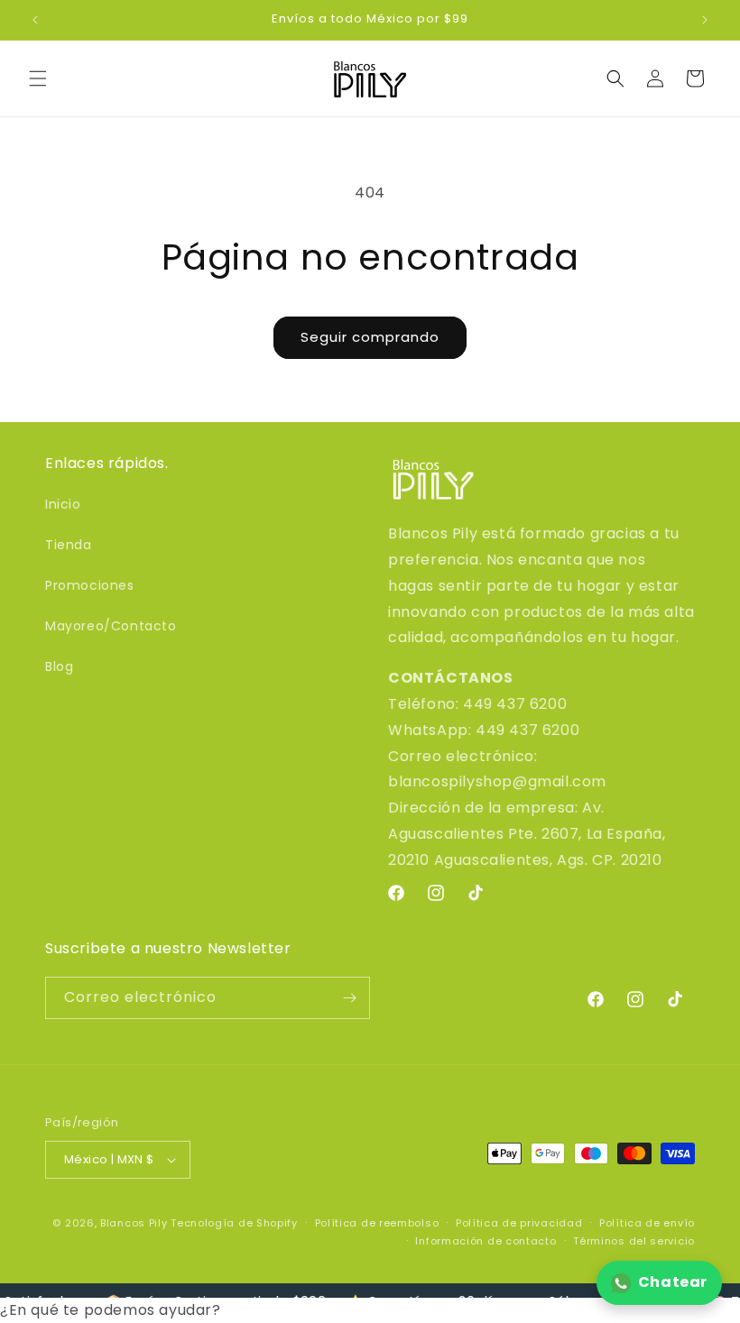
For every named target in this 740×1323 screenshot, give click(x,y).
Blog (59, 666)
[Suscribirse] (349, 998)
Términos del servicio (634, 1241)
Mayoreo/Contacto (111, 626)
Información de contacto (485, 1241)
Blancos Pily (133, 1223)
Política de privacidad (519, 1223)
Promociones (89, 585)
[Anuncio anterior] (35, 20)
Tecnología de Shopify (234, 1223)
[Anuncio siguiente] (705, 20)
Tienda (68, 545)
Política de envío (647, 1223)
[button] (38, 78)
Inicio (63, 504)
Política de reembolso (377, 1223)
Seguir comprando (370, 336)
